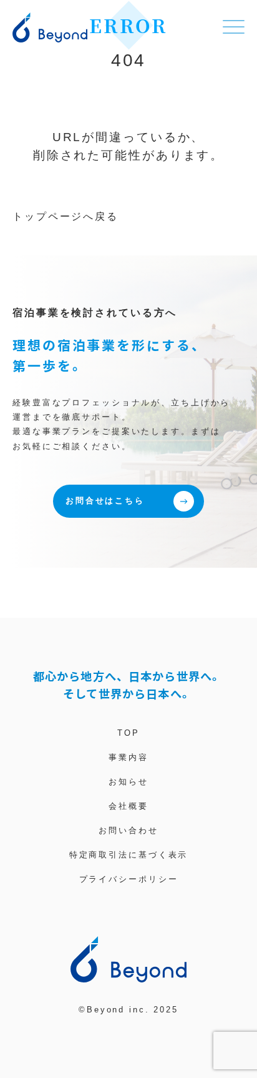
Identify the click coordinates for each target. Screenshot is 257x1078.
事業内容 (128, 757)
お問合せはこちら (105, 500)
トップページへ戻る (65, 216)
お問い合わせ (128, 830)
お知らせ (128, 781)
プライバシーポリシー (128, 879)
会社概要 (128, 806)
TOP (128, 733)
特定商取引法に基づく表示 (128, 854)
